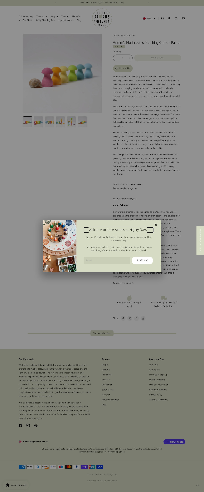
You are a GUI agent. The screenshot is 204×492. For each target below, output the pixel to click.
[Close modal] (156, 225)
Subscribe (142, 260)
